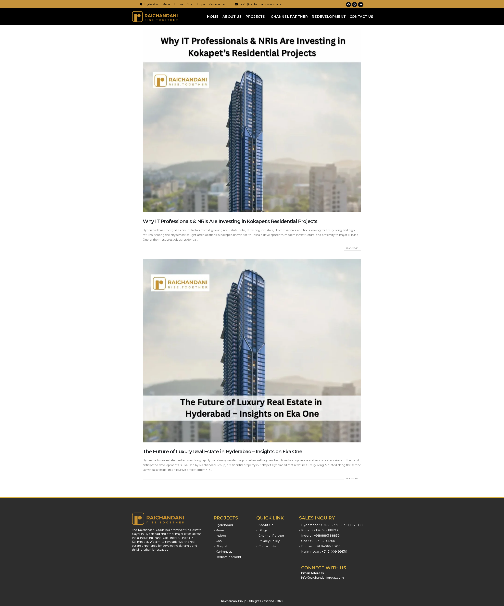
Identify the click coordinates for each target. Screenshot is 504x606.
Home (213, 17)
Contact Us (361, 17)
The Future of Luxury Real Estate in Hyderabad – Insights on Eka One (222, 451)
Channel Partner (289, 17)
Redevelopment (329, 17)
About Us (232, 17)
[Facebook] (348, 4)
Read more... (352, 248)
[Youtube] (360, 4)
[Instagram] (354, 4)
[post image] (252, 120)
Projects (255, 17)
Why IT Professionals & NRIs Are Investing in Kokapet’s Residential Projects (230, 221)
